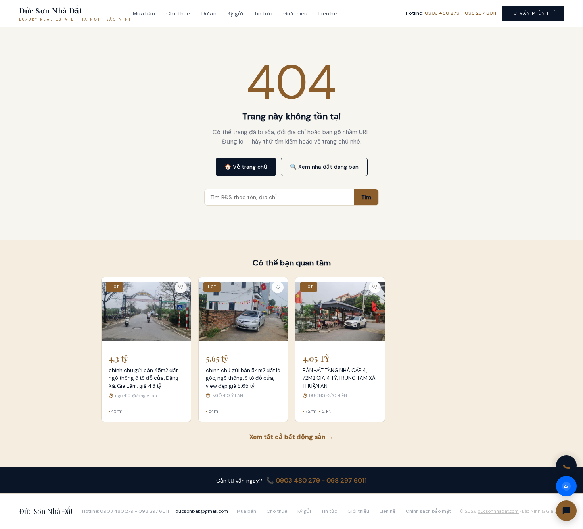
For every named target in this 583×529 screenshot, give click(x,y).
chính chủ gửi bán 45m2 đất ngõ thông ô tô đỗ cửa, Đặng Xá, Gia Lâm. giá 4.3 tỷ (143, 378)
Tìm (366, 197)
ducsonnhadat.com (498, 511)
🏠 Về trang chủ (245, 166)
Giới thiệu (295, 13)
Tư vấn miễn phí (533, 13)
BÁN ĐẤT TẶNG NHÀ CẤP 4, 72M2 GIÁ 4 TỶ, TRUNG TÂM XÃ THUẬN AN (339, 378)
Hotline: (451, 13)
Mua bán (144, 13)
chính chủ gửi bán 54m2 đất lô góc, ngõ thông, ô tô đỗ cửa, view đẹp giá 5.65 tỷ (243, 378)
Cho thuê (178, 13)
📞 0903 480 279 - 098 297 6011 (316, 480)
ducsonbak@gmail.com (201, 511)
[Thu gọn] (566, 510)
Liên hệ (327, 13)
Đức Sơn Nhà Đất (46, 511)
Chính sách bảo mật (428, 511)
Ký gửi (235, 13)
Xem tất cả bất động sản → (291, 437)
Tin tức (263, 13)
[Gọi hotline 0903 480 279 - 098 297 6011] (566, 465)
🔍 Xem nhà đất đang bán (324, 166)
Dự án (209, 13)
